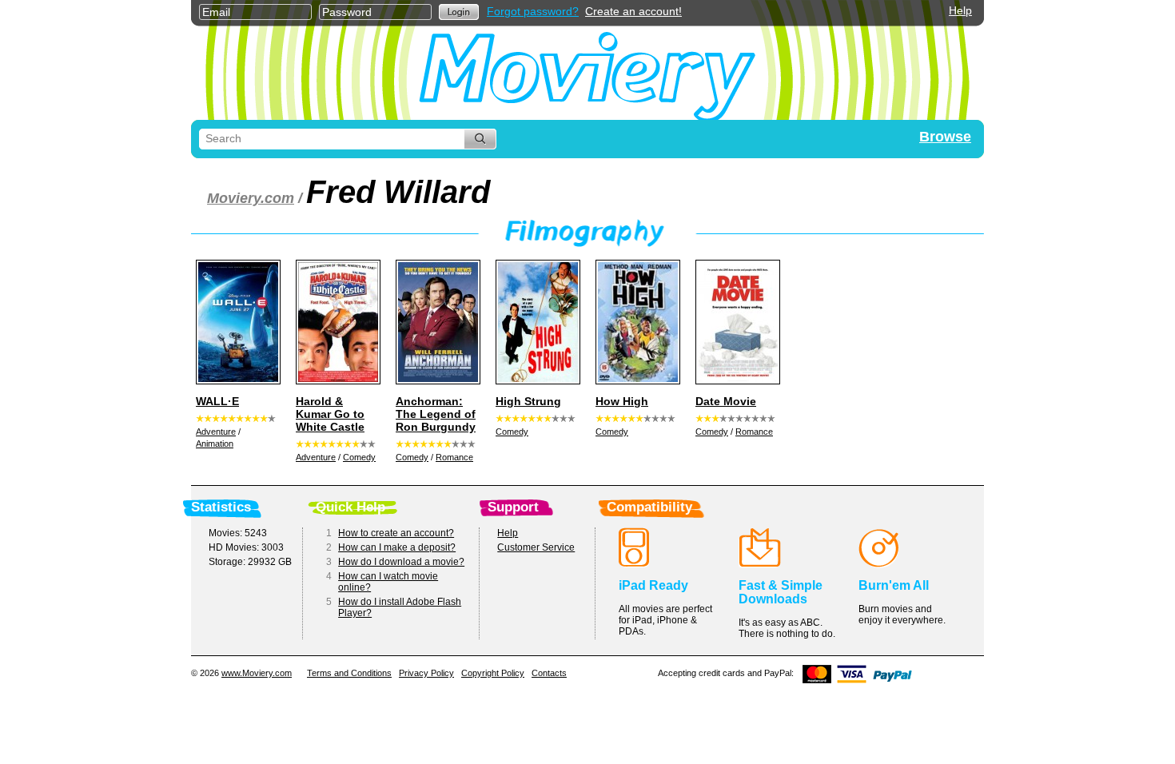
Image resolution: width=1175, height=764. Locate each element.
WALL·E (217, 401)
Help (960, 10)
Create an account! (633, 11)
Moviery (587, 73)
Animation (214, 443)
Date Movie (725, 401)
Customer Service (536, 547)
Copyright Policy (492, 673)
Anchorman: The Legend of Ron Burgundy (436, 414)
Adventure (216, 431)
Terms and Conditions (349, 673)
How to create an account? (396, 533)
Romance (454, 457)
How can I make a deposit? (397, 547)
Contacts (549, 673)
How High (621, 401)
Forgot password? (533, 11)
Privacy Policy (426, 673)
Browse (945, 137)
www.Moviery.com (256, 673)
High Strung (528, 401)
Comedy (359, 457)
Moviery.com (250, 198)
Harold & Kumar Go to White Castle (330, 414)
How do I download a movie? (401, 561)
